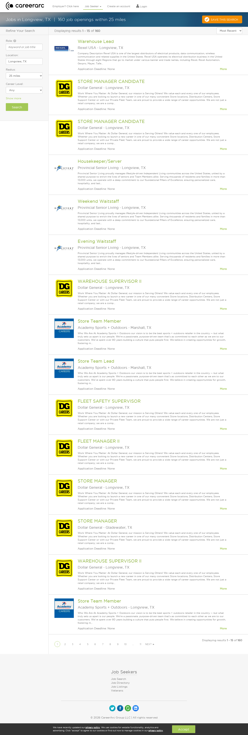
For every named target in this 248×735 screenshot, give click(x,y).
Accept (183, 729)
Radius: (11, 69)
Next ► (150, 644)
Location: (12, 55)
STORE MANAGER (97, 481)
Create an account (118, 6)
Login (143, 6)
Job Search (118, 678)
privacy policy (92, 727)
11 (140, 644)
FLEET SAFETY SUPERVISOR (109, 401)
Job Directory (120, 682)
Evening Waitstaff (97, 241)
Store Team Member (99, 321)
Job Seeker (92, 6)
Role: (9, 40)
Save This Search (224, 19)
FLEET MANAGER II (99, 441)
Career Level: (14, 83)
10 (125, 644)
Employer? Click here (66, 6)
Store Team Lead (96, 361)
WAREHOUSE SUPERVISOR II (109, 281)
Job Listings (119, 686)
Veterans (117, 690)
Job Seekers (124, 672)
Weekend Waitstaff (98, 201)
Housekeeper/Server (100, 161)
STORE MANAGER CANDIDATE (111, 81)
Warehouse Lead (96, 41)
